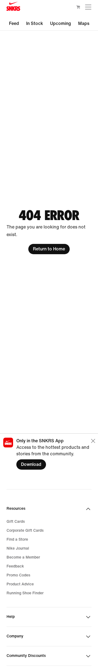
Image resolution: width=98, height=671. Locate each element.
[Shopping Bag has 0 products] (78, 8)
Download (31, 464)
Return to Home (49, 249)
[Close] (93, 441)
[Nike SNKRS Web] (13, 8)
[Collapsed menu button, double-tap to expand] (88, 8)
